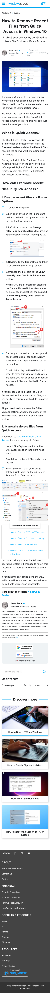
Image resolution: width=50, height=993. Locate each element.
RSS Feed (6, 955)
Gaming (5, 937)
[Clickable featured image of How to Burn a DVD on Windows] (25, 717)
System (17, 13)
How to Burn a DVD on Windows (27, 532)
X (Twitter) (22, 853)
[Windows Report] (18, 3)
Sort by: (28, 685)
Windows (6, 942)
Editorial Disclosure (11, 897)
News (4, 921)
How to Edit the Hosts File (23, 544)
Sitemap (6, 961)
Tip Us (5, 879)
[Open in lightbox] (27, 248)
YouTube (29, 853)
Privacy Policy (8, 966)
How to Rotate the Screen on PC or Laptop (25, 833)
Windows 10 (6, 13)
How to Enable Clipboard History (27, 538)
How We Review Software (14, 908)
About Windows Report (13, 868)
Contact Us (7, 874)
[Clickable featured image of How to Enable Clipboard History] (25, 750)
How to (5, 932)
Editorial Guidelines (11, 892)
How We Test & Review (12, 903)
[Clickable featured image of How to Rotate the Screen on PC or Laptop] (25, 817)
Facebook (15, 853)
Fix (3, 926)
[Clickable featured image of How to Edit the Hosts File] (25, 784)
